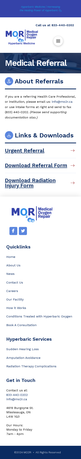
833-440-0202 (63, 25)
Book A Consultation (21, 325)
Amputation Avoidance (23, 358)
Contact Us (14, 282)
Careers (12, 291)
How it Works (16, 308)
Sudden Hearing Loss (22, 349)
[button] (58, 41)
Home (10, 257)
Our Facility (15, 299)
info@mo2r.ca (62, 102)
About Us (13, 265)
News (10, 274)
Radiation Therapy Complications (31, 366)
